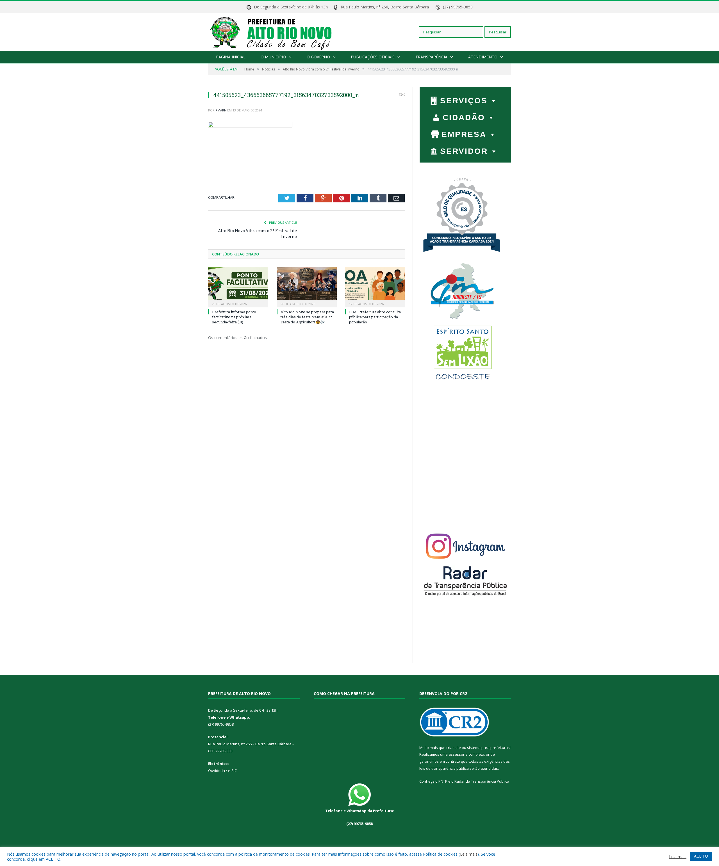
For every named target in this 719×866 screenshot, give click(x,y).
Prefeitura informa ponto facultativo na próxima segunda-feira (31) (234, 317)
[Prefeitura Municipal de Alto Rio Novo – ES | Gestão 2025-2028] (276, 32)
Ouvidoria (216, 770)
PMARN (220, 110)
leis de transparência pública (444, 768)
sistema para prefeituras (488, 747)
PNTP (442, 781)
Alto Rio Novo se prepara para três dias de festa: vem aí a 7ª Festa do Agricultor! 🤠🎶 (307, 317)
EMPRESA (464, 134)
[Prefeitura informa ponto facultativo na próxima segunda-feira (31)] (238, 286)
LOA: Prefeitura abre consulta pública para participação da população (375, 317)
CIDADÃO (464, 117)
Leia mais (468, 853)
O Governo (318, 57)
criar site (453, 747)
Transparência (431, 57)
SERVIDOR (464, 151)
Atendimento (482, 57)
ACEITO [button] (701, 856)
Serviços (464, 100)
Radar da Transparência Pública (481, 781)
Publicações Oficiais (373, 57)
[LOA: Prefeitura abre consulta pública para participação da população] (375, 286)
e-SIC (232, 770)
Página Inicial (230, 57)
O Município (273, 57)
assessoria (458, 754)
